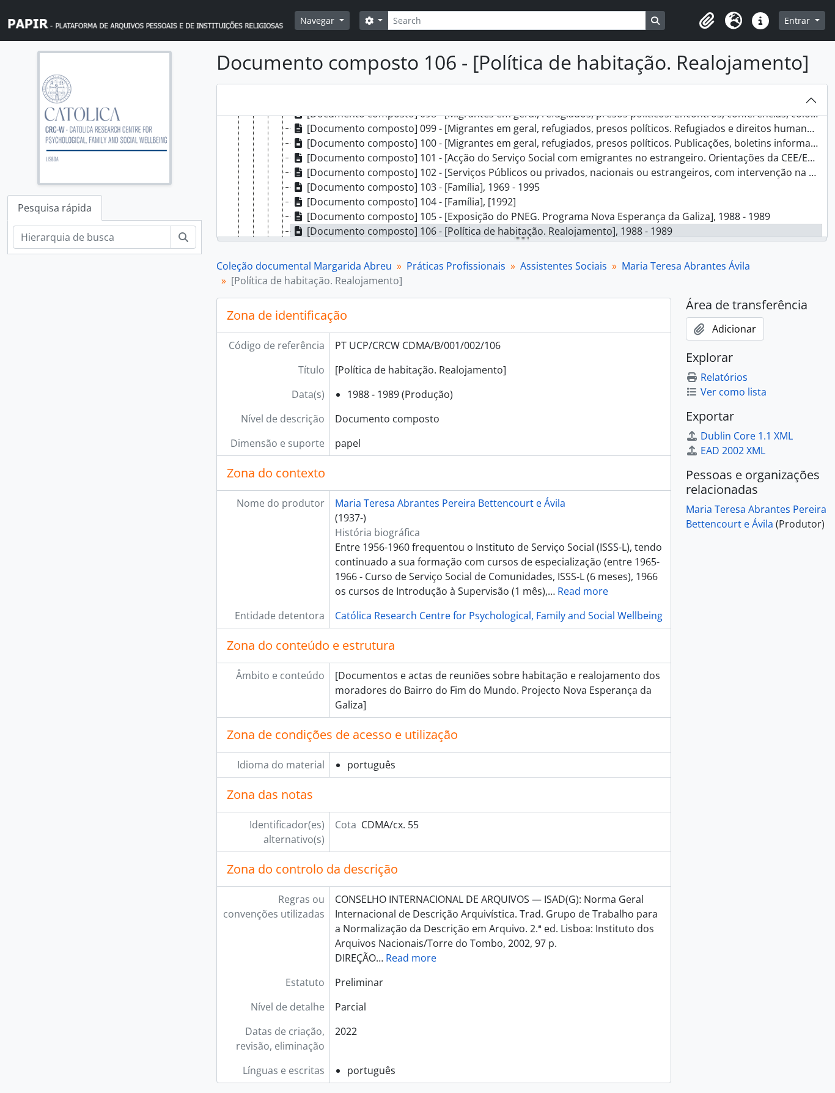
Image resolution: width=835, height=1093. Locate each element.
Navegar (318, 20)
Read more (582, 591)
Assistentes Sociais (563, 266)
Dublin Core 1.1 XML (747, 436)
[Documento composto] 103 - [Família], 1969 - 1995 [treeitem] (423, 187)
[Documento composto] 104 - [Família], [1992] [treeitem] (411, 201)
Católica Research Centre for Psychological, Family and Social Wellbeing (499, 615)
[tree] (522, 177)
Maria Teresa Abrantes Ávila (686, 266)
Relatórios (724, 377)
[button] (706, 20)
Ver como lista (734, 392)
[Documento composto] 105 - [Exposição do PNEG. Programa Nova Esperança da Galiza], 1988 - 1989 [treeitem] (538, 216)
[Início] (151, 20)
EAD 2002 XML (733, 450)
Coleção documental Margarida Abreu (304, 266)
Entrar (798, 20)
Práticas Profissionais (456, 266)
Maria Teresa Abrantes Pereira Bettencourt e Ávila (450, 503)
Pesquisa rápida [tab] (55, 208)
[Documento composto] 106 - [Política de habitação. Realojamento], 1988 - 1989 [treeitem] (489, 231)
